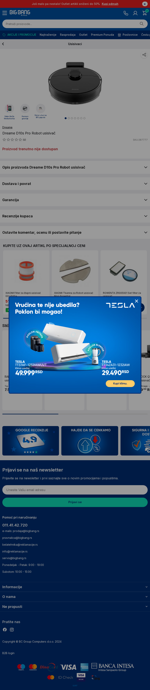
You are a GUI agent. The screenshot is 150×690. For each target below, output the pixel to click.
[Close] (136, 301)
